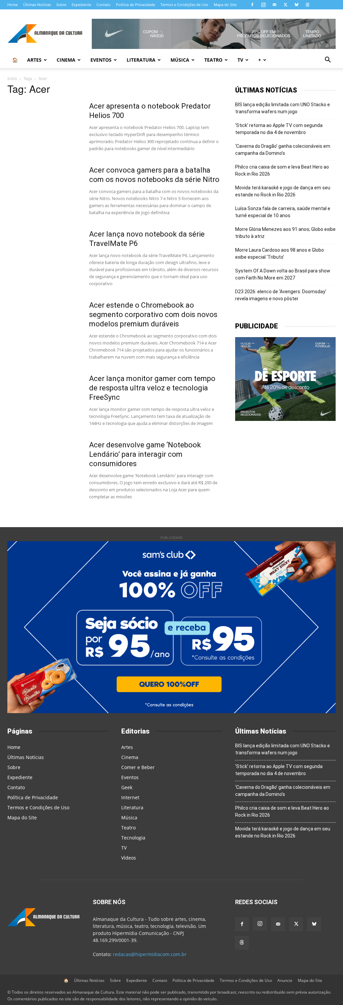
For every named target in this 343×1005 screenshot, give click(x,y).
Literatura (141, 60)
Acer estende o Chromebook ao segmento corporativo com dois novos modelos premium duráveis (153, 314)
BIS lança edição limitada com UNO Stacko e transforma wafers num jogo (282, 108)
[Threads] (307, 4)
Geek (126, 787)
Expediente (81, 4)
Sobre (61, 4)
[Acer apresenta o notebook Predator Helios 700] (43, 127)
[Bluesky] (296, 4)
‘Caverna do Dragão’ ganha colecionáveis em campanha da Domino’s (282, 149)
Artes (34, 60)
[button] (328, 60)
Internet (130, 797)
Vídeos (128, 858)
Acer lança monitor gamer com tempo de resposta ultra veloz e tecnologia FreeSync (152, 387)
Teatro (213, 60)
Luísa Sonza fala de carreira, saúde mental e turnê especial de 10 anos (282, 212)
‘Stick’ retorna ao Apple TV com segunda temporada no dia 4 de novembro (279, 129)
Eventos (101, 60)
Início (12, 78)
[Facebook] (252, 4)
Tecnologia (133, 837)
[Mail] (274, 4)
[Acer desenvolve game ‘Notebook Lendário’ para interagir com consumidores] (43, 465)
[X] (285, 4)
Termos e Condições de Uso (184, 4)
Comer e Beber (138, 767)
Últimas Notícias (37, 4)
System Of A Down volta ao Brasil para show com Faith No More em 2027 (282, 274)
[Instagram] (263, 4)
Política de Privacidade (135, 4)
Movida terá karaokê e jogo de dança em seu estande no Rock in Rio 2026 (282, 191)
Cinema (66, 60)
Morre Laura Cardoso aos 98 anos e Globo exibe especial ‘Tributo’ (279, 253)
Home (12, 4)
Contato (103, 4)
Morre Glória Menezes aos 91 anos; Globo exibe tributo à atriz (285, 233)
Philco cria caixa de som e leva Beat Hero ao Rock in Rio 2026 (282, 170)
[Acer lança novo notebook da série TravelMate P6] (43, 255)
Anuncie (284, 980)
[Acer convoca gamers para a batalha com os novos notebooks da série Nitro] (43, 191)
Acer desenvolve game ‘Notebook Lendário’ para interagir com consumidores (145, 454)
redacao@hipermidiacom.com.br (150, 954)
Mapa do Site (225, 4)
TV (240, 60)
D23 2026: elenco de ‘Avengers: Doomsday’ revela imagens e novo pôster (280, 295)
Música (179, 60)
